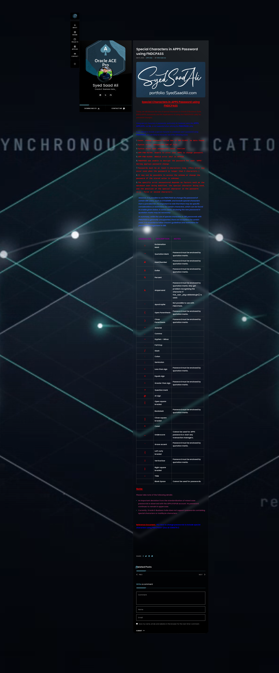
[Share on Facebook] (143, 556)
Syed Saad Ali (161, 58)
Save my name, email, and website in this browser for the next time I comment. (169, 624)
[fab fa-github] (111, 95)
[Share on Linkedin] (149, 556)
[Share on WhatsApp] (152, 556)
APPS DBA (149, 58)
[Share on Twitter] (146, 556)
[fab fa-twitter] (105, 95)
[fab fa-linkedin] (100, 95)
